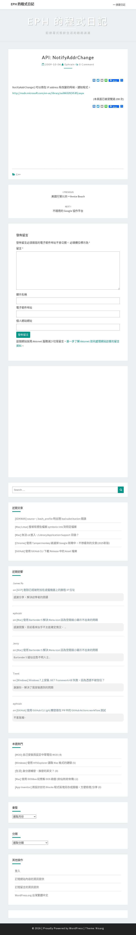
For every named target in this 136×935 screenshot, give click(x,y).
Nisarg (100, 928)
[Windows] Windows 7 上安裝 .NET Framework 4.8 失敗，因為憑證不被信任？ (60, 680)
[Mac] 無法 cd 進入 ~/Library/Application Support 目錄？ (47, 535)
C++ (18, 174)
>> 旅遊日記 (119, 4)
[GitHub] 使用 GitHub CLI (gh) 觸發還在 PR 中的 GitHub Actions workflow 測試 (61, 710)
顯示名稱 (21, 294)
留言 (19, 248)
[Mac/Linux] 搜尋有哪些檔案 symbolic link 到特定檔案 (46, 526)
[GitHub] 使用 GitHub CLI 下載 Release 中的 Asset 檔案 (46, 551)
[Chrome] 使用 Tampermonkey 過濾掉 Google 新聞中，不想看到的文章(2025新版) (62, 543)
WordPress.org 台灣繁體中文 (31, 895)
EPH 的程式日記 (22, 4)
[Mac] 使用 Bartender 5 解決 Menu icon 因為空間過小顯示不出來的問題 (57, 620)
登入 (17, 871)
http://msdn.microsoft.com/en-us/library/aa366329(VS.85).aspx (48, 93)
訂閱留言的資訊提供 (27, 887)
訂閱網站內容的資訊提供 (29, 879)
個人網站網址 (24, 320)
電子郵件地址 (24, 307)
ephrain (70, 64)
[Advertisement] (40, 134)
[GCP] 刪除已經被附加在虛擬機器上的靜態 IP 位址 (45, 590)
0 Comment (86, 64)
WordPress (76, 928)
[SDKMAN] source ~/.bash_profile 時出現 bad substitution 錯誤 (50, 518)
